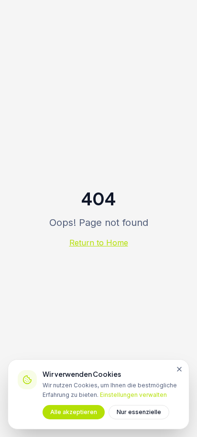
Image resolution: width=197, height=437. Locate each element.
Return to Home (98, 242)
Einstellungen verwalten (133, 394)
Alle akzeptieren (73, 412)
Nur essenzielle (139, 412)
